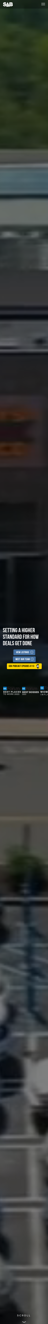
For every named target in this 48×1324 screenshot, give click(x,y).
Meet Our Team (23, 659)
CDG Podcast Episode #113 (21, 666)
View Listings (22, 652)
